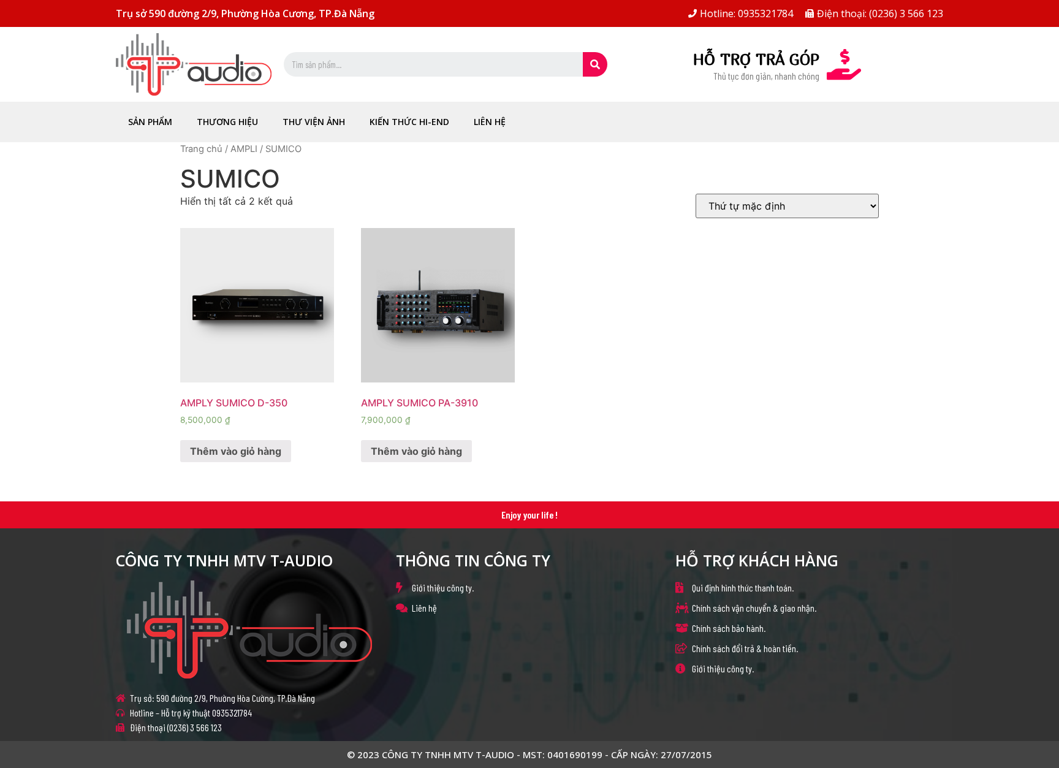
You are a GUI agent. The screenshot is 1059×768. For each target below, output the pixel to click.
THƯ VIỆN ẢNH (314, 121)
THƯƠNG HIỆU (227, 121)
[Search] (595, 64)
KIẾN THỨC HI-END (409, 121)
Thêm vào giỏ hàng (235, 451)
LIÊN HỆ (490, 121)
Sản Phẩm (150, 121)
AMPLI (243, 148)
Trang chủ (201, 148)
